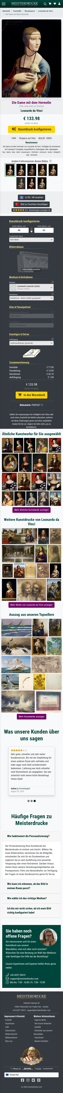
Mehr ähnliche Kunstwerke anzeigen (31, 509)
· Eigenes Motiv (40, 1020)
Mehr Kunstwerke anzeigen (31, 716)
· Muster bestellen (41, 1041)
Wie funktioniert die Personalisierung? (28, 836)
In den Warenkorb (33, 395)
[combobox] (31, 240)
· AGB (6, 1027)
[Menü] (3, 4)
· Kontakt (8, 1020)
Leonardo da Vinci (45, 11)
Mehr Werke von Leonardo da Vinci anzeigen (31, 604)
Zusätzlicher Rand (16, 236)
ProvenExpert (24, 788)
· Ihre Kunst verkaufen (42, 1023)
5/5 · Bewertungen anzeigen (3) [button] (37, 210)
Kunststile (17, 11)
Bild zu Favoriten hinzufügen (33, 204)
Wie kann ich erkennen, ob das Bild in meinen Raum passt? (27, 886)
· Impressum (9, 1023)
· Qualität (37, 1027)
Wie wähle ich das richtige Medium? (27, 898)
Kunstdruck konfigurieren (33, 129)
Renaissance (30, 11)
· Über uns (8, 1041)
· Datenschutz (9, 1030)
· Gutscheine (39, 1037)
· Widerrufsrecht (10, 1034)
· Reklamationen (10, 1037)
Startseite (6, 11)
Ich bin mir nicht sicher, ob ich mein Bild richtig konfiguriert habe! (29, 910)
